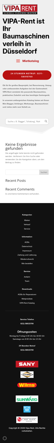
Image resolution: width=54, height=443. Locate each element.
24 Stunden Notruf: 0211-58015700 (27, 75)
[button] (4, 438)
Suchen (44, 172)
